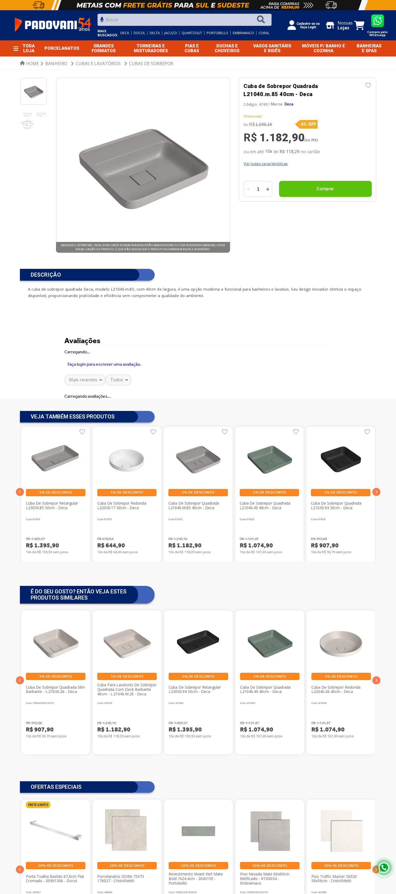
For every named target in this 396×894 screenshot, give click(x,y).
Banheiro (56, 63)
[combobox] (185, 21)
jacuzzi (170, 33)
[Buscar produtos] (262, 20)
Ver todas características (266, 164)
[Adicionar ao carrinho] (325, 189)
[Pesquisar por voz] (102, 21)
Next (376, 680)
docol (139, 33)
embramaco (243, 33)
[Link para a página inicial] (29, 63)
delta (155, 33)
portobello (217, 33)
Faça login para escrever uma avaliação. (104, 364)
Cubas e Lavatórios (98, 63)
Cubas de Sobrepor (151, 63)
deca (124, 33)
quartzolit (192, 33)
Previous (20, 680)
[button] (20, 492)
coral (264, 33)
